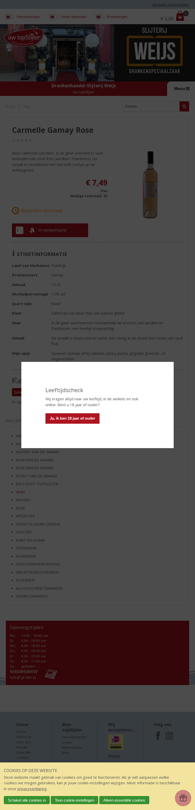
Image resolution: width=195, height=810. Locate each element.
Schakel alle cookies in (27, 800)
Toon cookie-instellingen (74, 800)
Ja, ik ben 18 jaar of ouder (72, 418)
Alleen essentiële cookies (124, 800)
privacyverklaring (32, 788)
